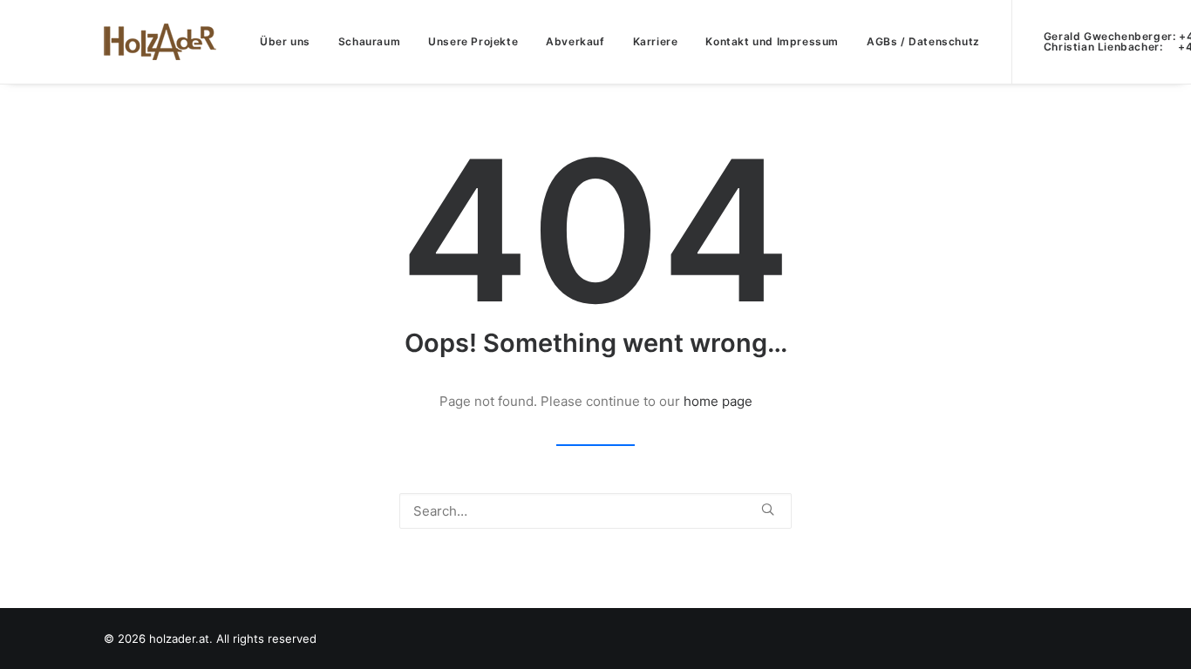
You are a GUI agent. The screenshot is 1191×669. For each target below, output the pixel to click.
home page (718, 401)
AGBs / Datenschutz (923, 41)
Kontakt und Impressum (772, 41)
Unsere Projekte (473, 41)
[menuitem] (285, 42)
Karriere (655, 41)
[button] (767, 509)
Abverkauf (575, 41)
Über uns (285, 41)
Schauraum (369, 41)
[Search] (595, 511)
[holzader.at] (160, 42)
